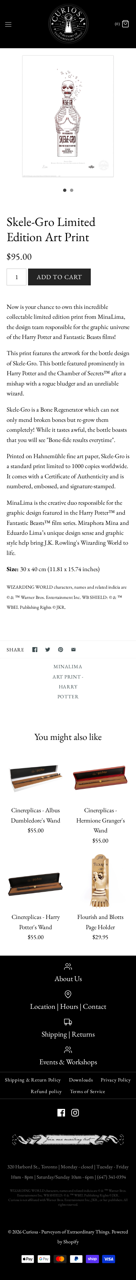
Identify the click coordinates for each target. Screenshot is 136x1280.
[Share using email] (73, 649)
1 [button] (64, 191)
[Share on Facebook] (34, 649)
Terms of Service (87, 1091)
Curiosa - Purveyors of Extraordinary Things (65, 1231)
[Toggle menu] (8, 24)
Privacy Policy (116, 1080)
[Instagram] (75, 1112)
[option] (68, 116)
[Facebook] (61, 1112)
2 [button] (71, 191)
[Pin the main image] (60, 649)
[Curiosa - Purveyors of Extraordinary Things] (68, 24)
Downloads (81, 1080)
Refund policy (46, 1091)
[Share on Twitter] (47, 649)
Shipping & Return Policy (33, 1080)
